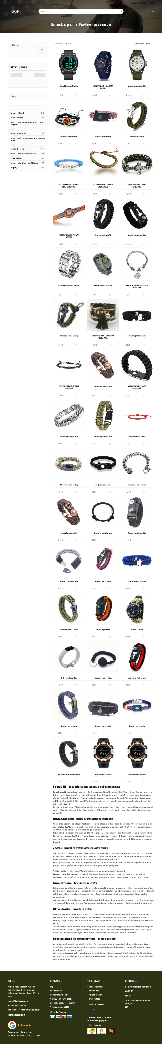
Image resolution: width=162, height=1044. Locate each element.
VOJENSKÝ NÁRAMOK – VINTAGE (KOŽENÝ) (69, 236)
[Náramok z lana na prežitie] (103, 560)
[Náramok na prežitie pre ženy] (69, 464)
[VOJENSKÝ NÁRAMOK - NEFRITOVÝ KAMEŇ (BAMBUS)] (103, 163)
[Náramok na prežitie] (137, 608)
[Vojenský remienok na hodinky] (103, 753)
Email (152, 3)
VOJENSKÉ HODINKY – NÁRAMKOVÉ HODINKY (103, 87)
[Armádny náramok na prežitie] (137, 512)
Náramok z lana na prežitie (103, 581)
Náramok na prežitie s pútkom (103, 678)
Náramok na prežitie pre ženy (69, 485)
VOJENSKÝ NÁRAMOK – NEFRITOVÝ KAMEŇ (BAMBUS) (103, 186)
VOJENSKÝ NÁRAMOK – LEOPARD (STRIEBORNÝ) (69, 387)
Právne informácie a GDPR (59, 1006)
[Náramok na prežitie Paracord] (103, 512)
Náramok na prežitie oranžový (69, 336)
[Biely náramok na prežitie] (69, 657)
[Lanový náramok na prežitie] (137, 415)
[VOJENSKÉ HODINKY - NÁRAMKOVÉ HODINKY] (103, 65)
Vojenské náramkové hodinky (69, 86)
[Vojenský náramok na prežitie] (137, 214)
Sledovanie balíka (93, 990)
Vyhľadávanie (15, 44)
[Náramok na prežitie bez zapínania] (69, 264)
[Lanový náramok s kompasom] (137, 657)
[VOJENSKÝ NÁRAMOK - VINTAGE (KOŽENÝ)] (69, 214)
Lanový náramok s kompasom (137, 678)
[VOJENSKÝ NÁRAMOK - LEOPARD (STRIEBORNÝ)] (69, 365)
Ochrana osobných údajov (59, 994)
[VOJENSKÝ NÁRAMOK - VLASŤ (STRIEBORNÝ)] (137, 365)
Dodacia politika (56, 990)
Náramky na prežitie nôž (137, 136)
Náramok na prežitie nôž (103, 630)
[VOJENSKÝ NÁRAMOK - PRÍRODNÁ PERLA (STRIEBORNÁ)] (69, 163)
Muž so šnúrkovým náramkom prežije (69, 774)
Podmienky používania (95, 994)
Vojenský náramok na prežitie (137, 235)
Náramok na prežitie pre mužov (137, 336)
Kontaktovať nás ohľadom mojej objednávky (23, 1009)
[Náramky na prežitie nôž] (137, 115)
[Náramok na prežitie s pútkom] (103, 657)
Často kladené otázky (95, 986)
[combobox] (79, 11)
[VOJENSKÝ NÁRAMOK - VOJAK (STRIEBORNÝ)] (137, 163)
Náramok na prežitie (137, 630)
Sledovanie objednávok (139, 3)
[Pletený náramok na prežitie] (69, 115)
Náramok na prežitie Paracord (103, 533)
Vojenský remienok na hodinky (103, 774)
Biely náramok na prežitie (69, 678)
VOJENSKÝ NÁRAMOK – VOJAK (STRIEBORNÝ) (137, 186)
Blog (51, 986)
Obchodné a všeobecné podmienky (62, 1002)
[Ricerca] (42, 50)
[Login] (142, 11)
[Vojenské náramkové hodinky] (69, 65)
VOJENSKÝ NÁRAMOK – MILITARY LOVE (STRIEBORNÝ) (137, 286)
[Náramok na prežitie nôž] (103, 608)
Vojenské (137, 929)
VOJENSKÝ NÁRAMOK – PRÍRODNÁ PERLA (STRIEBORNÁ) (69, 186)
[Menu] (153, 11)
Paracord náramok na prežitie (137, 581)
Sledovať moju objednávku (17, 1005)
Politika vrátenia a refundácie (61, 998)
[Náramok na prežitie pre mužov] (137, 315)
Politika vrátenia (93, 998)
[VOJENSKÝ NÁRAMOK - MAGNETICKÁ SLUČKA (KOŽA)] (103, 315)
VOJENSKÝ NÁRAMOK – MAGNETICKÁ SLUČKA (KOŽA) (103, 337)
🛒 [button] (76, 95)
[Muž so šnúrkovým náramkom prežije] (69, 753)
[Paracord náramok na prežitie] (137, 560)
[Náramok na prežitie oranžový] (69, 315)
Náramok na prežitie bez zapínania (68, 285)
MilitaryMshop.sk (131, 956)
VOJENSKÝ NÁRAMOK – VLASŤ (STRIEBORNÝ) (137, 387)
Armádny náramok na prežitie (137, 533)
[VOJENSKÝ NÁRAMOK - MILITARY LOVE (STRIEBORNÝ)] (137, 264)
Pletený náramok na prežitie (68, 136)
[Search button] (121, 11)
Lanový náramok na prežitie (137, 436)
